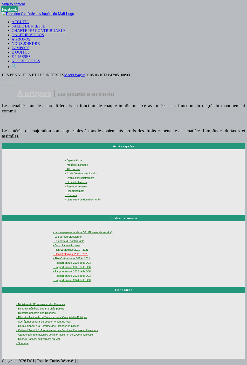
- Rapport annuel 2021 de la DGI (72, 267)
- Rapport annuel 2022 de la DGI (72, 271)
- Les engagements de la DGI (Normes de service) (82, 232)
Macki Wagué (74, 75)
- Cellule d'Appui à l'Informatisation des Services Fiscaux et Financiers (57, 330)
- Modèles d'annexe (76, 164)
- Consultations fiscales (66, 245)
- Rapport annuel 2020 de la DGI (72, 262)
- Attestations (72, 169)
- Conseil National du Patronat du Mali (38, 338)
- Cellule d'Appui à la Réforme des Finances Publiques (47, 325)
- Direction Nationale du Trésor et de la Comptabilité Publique (51, 317)
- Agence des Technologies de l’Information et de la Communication (55, 334)
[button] (14, 67)
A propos (34, 93)
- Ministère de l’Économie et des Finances (40, 304)
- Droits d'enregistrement (79, 177)
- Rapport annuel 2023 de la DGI (72, 275)
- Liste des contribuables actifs (83, 199)
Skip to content (13, 4)
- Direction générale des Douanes (36, 312)
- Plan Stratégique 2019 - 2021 (70, 249)
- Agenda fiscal (73, 160)
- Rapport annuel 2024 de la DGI (72, 280)
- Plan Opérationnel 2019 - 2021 (71, 258)
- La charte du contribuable (68, 241)
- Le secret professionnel (67, 236)
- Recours (71, 195)
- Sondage (22, 343)
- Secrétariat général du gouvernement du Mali (43, 321)
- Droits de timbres (76, 182)
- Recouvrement (74, 190)
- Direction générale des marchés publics (40, 308)
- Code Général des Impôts (81, 173)
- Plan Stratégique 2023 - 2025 (70, 254)
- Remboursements (76, 186)
